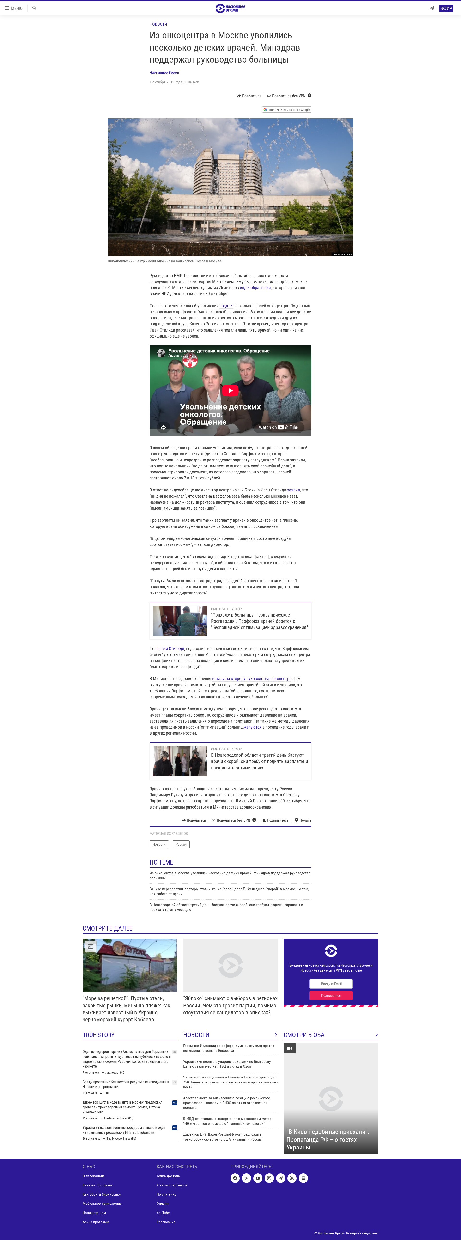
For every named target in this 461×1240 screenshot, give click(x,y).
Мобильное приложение (102, 1203)
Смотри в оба (304, 1035)
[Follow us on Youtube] (257, 1178)
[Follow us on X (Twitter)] (246, 1178)
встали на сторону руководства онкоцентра (251, 678)
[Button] (249, 96)
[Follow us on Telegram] (280, 1178)
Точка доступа (168, 1176)
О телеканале (94, 1176)
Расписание (166, 1221)
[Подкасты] (303, 1178)
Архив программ (96, 1221)
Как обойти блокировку (102, 1194)
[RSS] (292, 1178)
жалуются (252, 727)
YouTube (163, 1212)
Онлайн (163, 1203)
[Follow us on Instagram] (269, 1178)
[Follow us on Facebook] (235, 1178)
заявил (293, 489)
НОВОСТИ (196, 1035)
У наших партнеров (172, 1185)
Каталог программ (97, 1185)
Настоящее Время (164, 72)
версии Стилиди (169, 648)
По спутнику (166, 1194)
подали (226, 305)
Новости (158, 24)
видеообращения (255, 287)
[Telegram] (431, 8)
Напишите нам (94, 1212)
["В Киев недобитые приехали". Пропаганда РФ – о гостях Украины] (331, 1098)
